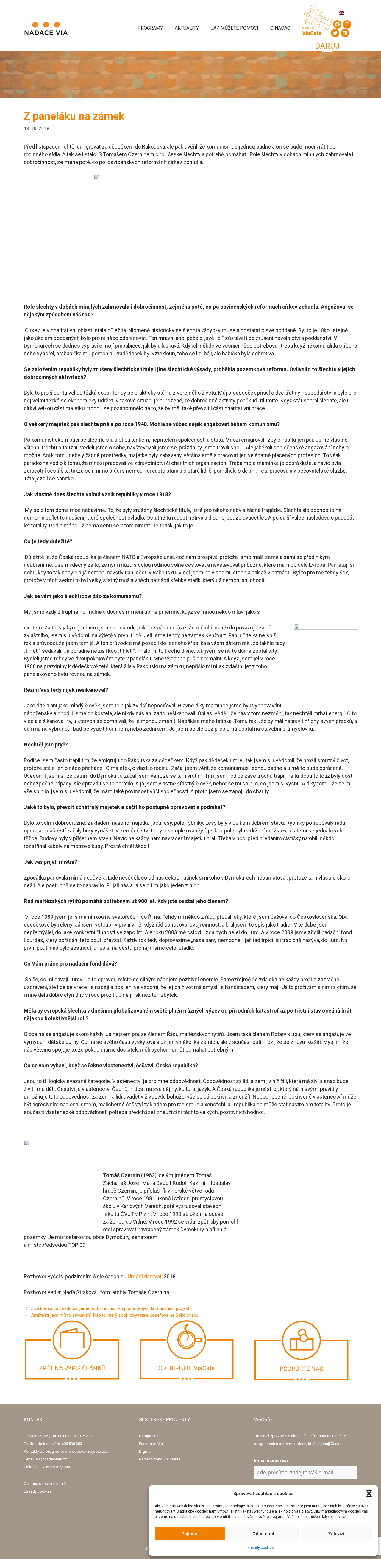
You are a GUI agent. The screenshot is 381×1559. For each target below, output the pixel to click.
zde (105, 1451)
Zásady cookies (260, 1548)
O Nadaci (281, 28)
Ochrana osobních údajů (45, 1483)
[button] (369, 1493)
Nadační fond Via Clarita (159, 1459)
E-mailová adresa (271, 1460)
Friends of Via (151, 1443)
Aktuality (187, 28)
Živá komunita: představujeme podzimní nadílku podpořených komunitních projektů (111, 1308)
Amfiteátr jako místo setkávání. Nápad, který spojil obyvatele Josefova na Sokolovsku (114, 1315)
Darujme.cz (148, 1436)
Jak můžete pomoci (234, 28)
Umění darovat (145, 1276)
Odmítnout (263, 1533)
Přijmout (190, 1533)
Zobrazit (337, 1533)
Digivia (145, 1451)
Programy (150, 28)
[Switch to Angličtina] (341, 13)
